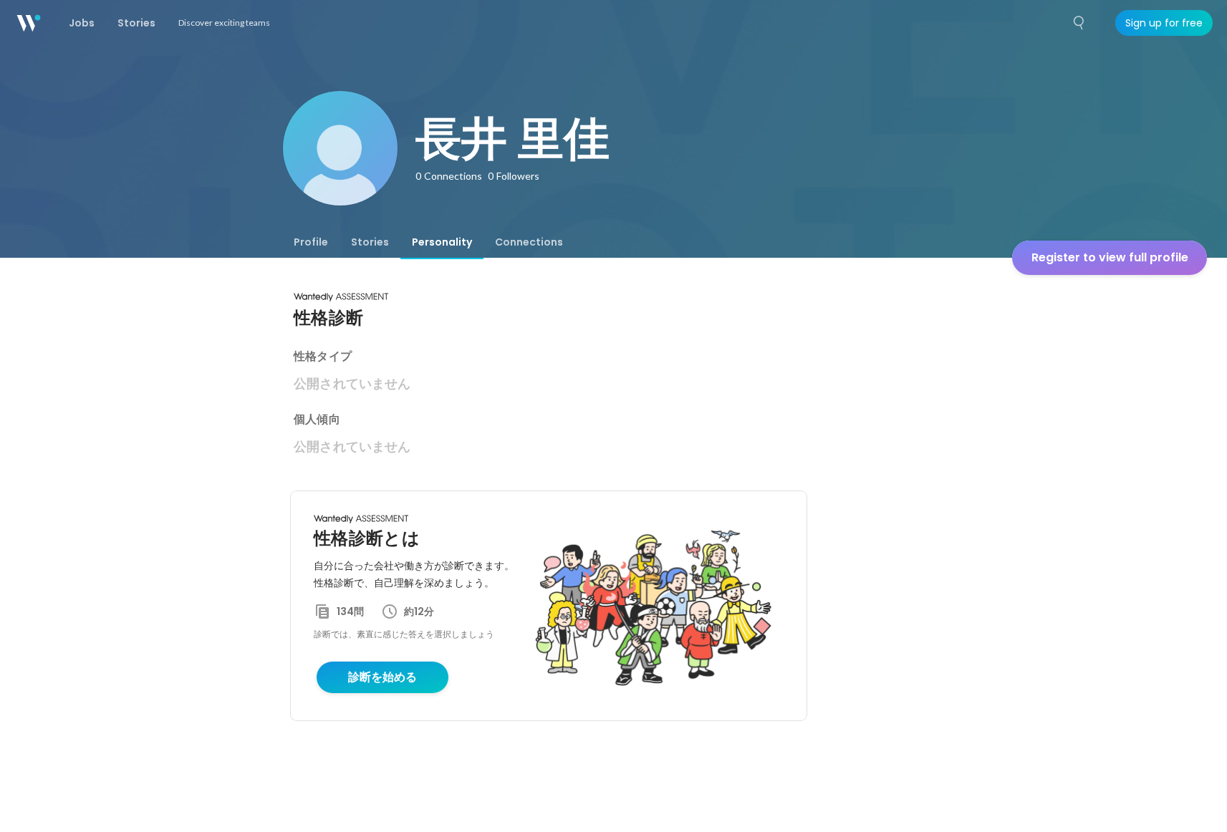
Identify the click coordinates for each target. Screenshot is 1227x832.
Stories (370, 242)
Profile (311, 242)
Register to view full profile (1109, 257)
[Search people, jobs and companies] (1079, 23)
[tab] (311, 242)
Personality (442, 242)
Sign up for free (1164, 23)
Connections (529, 242)
